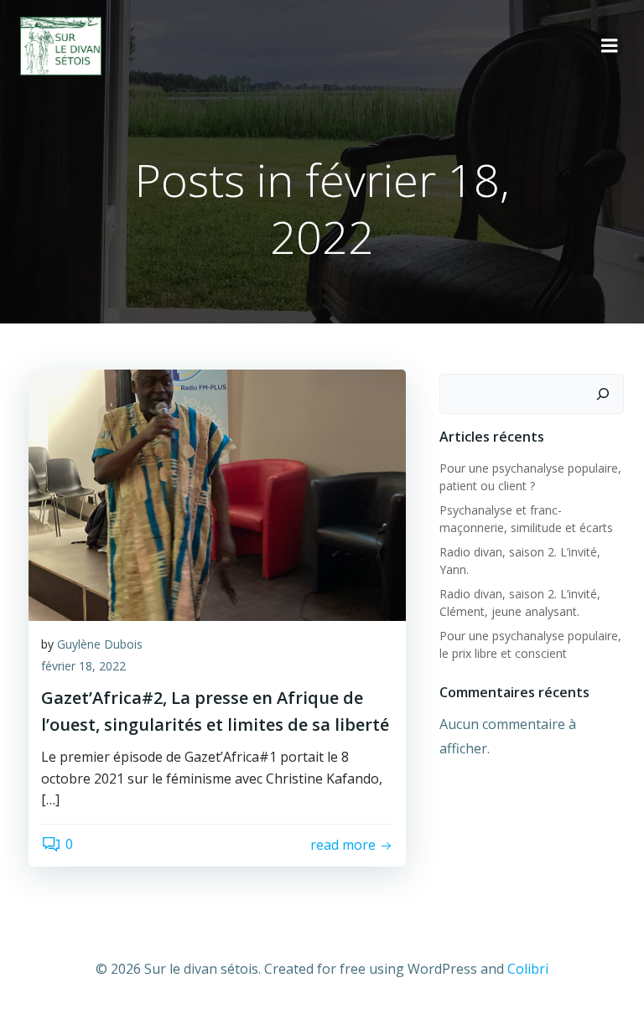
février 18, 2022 (83, 666)
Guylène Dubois (100, 644)
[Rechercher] (603, 394)
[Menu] (609, 46)
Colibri (527, 969)
